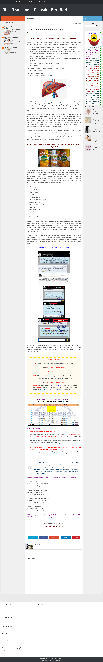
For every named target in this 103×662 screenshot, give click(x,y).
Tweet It (33, 537)
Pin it (76, 537)
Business (5, 633)
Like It (43, 537)
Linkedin (65, 537)
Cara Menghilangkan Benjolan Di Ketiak (96, 121)
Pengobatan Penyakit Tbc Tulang (11, 27)
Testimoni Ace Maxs (28, 2)
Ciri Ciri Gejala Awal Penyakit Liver (37, 42)
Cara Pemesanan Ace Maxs (14, 2)
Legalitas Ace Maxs (41, 2)
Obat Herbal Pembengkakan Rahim (12, 37)
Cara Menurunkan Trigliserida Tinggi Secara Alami (14, 50)
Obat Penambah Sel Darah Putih (95, 148)
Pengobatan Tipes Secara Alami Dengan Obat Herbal (15, 41)
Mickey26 (31, 32)
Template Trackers (51, 660)
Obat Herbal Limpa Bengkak (12, 47)
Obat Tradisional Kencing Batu (96, 129)
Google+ (54, 537)
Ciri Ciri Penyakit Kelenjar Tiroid (96, 111)
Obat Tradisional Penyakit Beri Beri (34, 9)
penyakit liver (48, 345)
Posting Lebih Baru (32, 18)
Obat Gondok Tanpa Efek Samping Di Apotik (15, 31)
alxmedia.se (58, 660)
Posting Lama (77, 24)
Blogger (22, 612)
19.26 (35, 32)
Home (3, 2)
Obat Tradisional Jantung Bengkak (95, 139)
